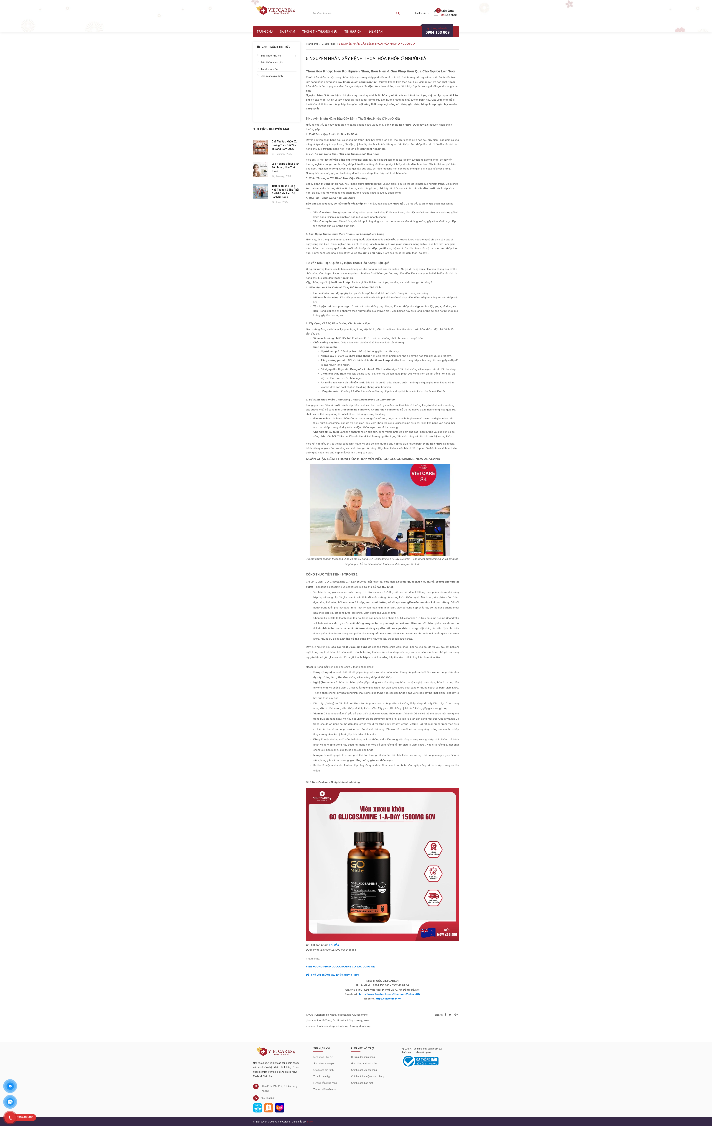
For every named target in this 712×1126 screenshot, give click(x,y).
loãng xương (354, 1020)
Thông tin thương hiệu (319, 31)
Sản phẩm (287, 31)
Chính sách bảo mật (362, 1083)
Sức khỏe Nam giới (272, 62)
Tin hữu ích (353, 31)
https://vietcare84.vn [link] (388, 998)
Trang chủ (265, 31)
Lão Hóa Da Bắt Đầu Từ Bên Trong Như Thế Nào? (285, 167)
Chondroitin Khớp (325, 1014)
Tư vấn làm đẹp (270, 69)
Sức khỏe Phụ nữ (271, 55)
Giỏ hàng (447, 10)
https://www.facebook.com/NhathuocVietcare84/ (389, 994)
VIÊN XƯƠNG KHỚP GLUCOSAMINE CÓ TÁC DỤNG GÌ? (340, 966)
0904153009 (267, 1098)
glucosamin (344, 1014)
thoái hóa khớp (326, 1025)
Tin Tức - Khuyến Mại (271, 129)
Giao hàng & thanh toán (364, 1063)
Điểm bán (376, 31)
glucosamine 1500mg (318, 1020)
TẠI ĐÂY (334, 944)
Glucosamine (360, 1014)
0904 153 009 (438, 32)
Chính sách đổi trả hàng (364, 1070)
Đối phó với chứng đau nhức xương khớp (333, 974)
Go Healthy (339, 1020)
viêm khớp (342, 1025)
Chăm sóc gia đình (272, 75)
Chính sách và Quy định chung (367, 1076)
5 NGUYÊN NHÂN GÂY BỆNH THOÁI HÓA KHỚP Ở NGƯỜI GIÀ (366, 58)
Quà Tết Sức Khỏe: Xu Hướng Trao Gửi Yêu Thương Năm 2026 (284, 145)
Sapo (310, 1121)
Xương (354, 1025)
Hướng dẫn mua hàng (325, 1083)
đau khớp (364, 1025)
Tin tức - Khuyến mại (324, 1089)
